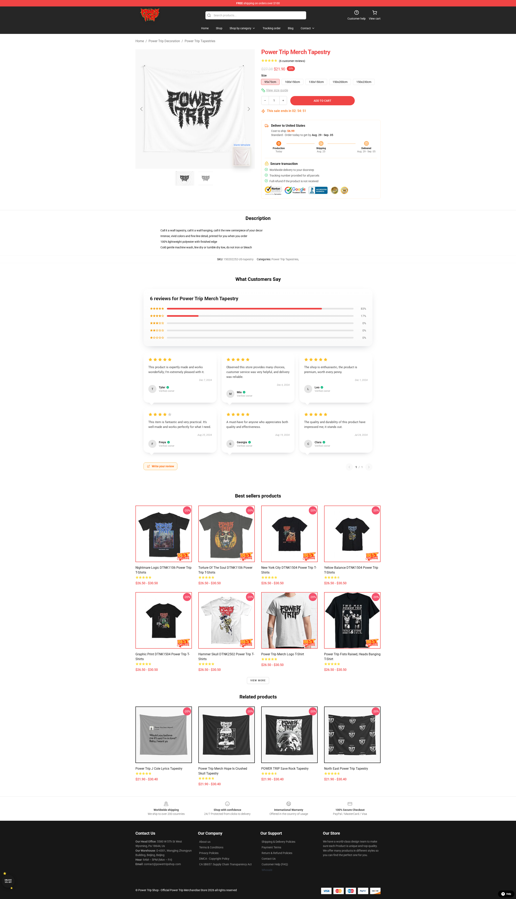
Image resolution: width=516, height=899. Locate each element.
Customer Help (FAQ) (275, 864)
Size (264, 75)
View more (258, 680)
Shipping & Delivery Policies (278, 841)
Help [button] (508, 894)
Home (139, 41)
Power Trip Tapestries (200, 41)
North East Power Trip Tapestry (346, 768)
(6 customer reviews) (292, 61)
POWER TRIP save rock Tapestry (285, 768)
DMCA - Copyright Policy (214, 858)
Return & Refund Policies (277, 853)
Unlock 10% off (8, 881)
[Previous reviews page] (349, 467)
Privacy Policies (208, 853)
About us (204, 841)
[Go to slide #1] (184, 178)
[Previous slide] (141, 109)
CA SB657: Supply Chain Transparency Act (225, 864)
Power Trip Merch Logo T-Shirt (282, 654)
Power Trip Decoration (164, 41)
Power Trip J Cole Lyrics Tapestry (158, 768)
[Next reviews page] (368, 467)
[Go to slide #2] (205, 178)
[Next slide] (248, 109)
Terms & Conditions (211, 847)
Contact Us (269, 858)
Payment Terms (271, 847)
